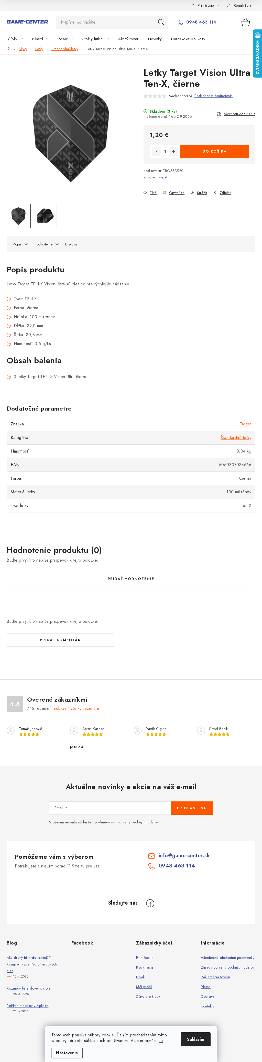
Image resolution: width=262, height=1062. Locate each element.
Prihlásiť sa (191, 808)
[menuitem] (18, 39)
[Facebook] (150, 903)
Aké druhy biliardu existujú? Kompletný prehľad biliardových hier (32, 964)
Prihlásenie (145, 957)
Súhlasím (195, 1039)
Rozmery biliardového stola (28, 988)
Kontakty (207, 1006)
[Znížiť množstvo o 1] (156, 151)
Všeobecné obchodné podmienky (227, 957)
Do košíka (215, 151)
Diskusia (71, 244)
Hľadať (161, 22)
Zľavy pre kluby (148, 996)
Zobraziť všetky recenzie (76, 708)
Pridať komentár (60, 639)
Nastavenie (67, 1053)
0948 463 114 (200, 22)
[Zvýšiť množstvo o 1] (173, 151)
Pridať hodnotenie (131, 578)
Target (162, 177)
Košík (140, 977)
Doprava (208, 996)
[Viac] (240, 39)
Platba (206, 986)
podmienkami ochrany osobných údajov (127, 822)
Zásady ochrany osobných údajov (227, 967)
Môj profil (144, 986)
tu (161, 1041)
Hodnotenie (43, 244)
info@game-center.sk (184, 855)
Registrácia (243, 5)
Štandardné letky (236, 438)
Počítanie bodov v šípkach (28, 1005)
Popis (17, 244)
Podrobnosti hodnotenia (213, 95)
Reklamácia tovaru (215, 977)
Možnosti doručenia (239, 113)
